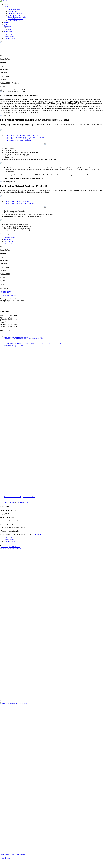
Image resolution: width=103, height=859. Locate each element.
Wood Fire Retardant (14, 11)
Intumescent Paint (37, 338)
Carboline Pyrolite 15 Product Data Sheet (17, 201)
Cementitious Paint (14, 15)
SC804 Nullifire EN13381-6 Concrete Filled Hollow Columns (24, 137)
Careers (6, 24)
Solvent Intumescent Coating (17, 17)
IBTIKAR (38, 534)
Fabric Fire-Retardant (15, 13)
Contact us (7, 26)
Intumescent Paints (14, 10)
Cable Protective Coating (16, 19)
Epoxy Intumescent (14, 20)
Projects (6, 22)
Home (6, 4)
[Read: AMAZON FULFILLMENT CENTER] (6, 336)
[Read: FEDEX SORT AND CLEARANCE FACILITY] (6, 342)
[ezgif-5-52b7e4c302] (7, 1)
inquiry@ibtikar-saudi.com (8, 295)
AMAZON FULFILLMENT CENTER (17, 338)
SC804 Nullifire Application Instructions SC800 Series (21, 135)
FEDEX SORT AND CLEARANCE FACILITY (20, 344)
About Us (7, 6)
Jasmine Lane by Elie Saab (12, 497)
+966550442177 (5, 292)
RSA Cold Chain (9, 502)
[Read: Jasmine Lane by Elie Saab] (53, 346)
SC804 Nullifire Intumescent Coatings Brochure (19, 139)
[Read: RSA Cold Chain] (6, 501)
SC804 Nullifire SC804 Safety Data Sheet (17, 141)
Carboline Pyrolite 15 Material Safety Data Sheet (19, 203)
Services (6, 8)
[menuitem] (53, 29)
